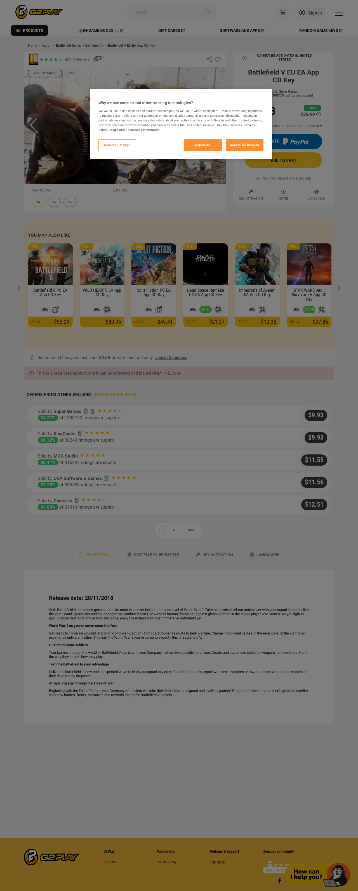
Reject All (202, 145)
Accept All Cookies (244, 145)
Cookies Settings (117, 145)
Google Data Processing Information (134, 130)
